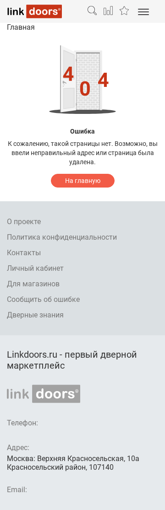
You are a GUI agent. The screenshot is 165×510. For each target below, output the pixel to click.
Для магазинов (33, 283)
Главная (21, 27)
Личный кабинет (35, 268)
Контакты (24, 252)
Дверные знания (35, 315)
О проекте (24, 221)
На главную (82, 180)
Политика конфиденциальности (62, 237)
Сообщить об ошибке (43, 299)
